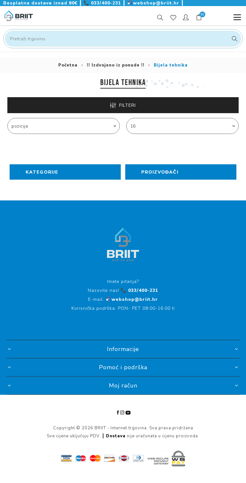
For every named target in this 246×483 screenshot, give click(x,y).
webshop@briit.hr (154, 3)
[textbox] (123, 39)
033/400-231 (103, 3)
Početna (68, 65)
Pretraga (233, 39)
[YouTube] (128, 413)
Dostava (116, 436)
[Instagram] (122, 413)
